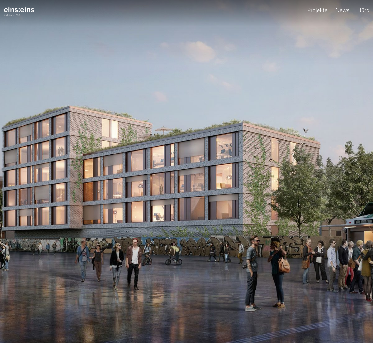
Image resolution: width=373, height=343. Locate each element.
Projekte (317, 10)
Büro (363, 10)
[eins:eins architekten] (19, 11)
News (342, 10)
